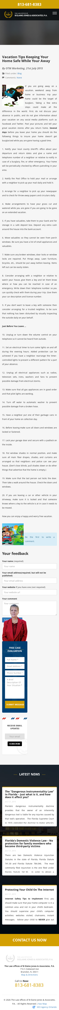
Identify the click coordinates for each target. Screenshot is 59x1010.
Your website (23, 587)
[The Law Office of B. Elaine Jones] (25, 14)
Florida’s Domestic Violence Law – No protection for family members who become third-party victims (29, 843)
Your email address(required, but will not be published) (24, 574)
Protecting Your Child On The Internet (29, 889)
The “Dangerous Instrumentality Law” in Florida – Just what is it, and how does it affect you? (29, 794)
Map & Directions (29, 974)
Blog (19, 73)
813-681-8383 (29, 4)
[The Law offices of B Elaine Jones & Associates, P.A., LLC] (29, 958)
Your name (12, 561)
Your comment (9, 598)
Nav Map (42, 1003)
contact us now (30, 940)
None (19, 77)
